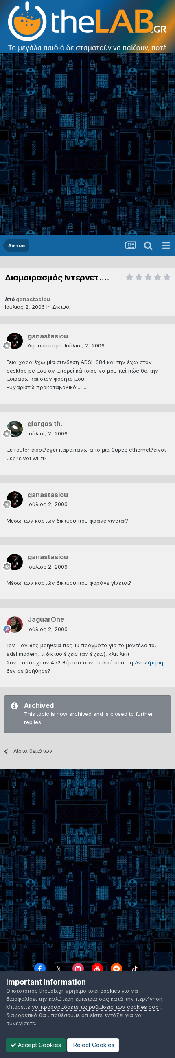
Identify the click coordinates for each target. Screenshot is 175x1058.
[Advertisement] (87, 144)
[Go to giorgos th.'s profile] (15, 429)
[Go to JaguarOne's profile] (15, 624)
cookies (110, 990)
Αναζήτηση (149, 662)
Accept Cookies (38, 1044)
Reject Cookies (93, 1044)
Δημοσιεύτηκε (66, 345)
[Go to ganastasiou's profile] (15, 341)
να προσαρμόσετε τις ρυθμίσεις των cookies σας (95, 1007)
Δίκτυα (61, 307)
